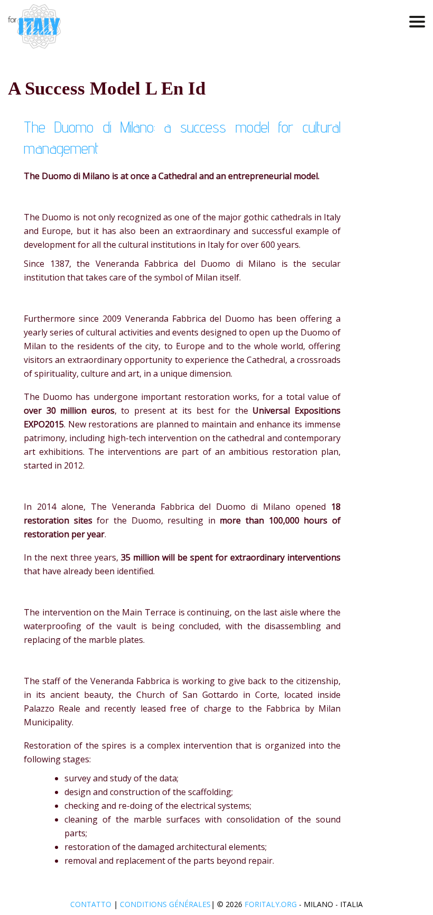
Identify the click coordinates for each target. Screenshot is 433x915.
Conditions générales (165, 904)
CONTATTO (92, 904)
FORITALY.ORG (270, 904)
